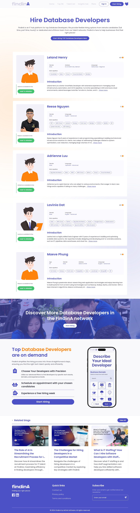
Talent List (71, 4)
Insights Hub (83, 4)
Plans (94, 4)
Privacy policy (58, 494)
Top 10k (60, 4)
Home (51, 4)
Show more (103, 90)
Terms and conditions (61, 498)
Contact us (57, 490)
